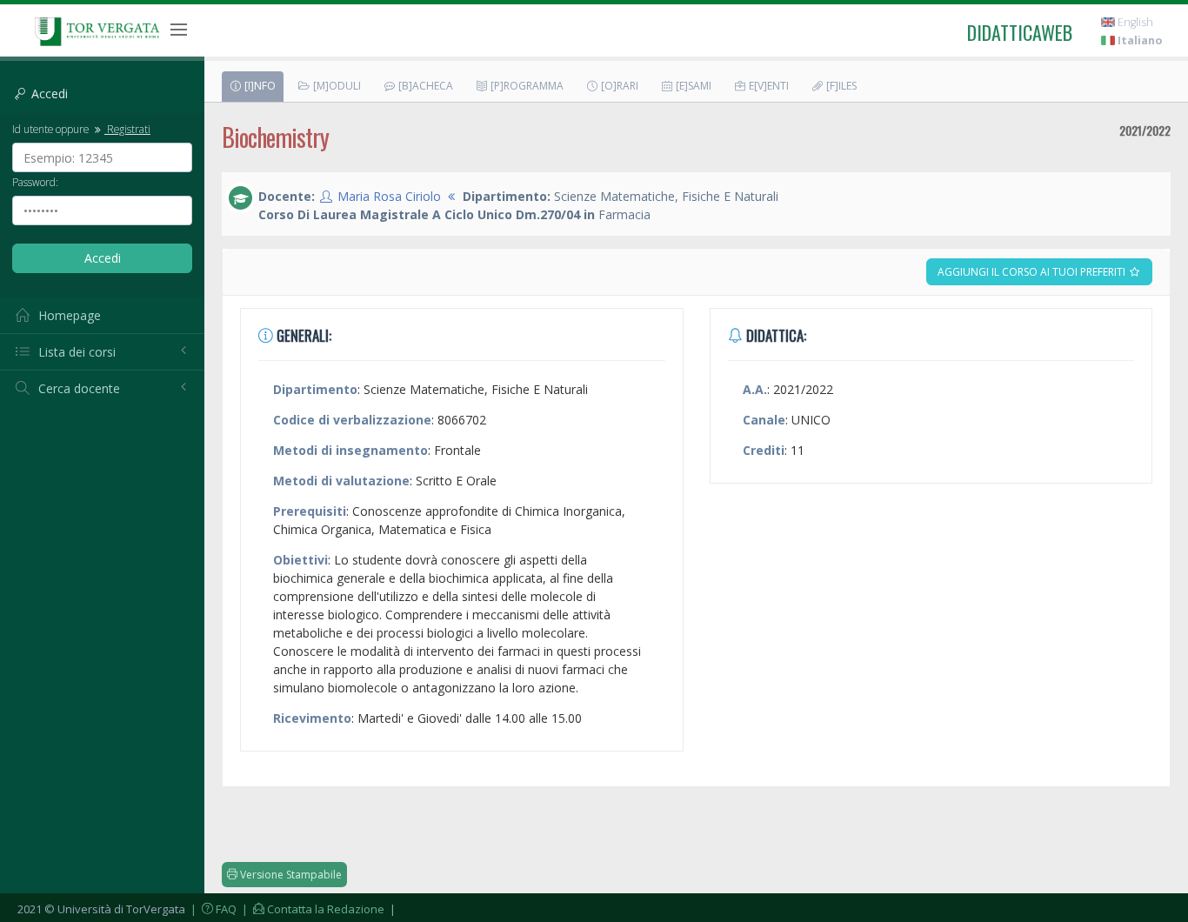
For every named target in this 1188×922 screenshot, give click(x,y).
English (1134, 22)
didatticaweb (1019, 32)
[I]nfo (259, 85)
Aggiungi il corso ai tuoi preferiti (1033, 271)
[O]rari (618, 85)
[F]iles (840, 85)
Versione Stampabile (289, 874)
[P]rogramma (526, 85)
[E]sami (692, 85)
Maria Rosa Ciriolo (389, 196)
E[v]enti (767, 85)
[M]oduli (335, 85)
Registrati (127, 129)
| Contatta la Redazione (311, 909)
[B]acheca (424, 85)
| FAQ (212, 909)
